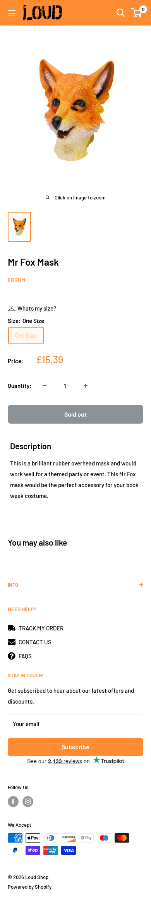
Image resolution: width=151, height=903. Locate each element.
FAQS (25, 655)
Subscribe (75, 746)
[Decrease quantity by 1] (44, 386)
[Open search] (121, 13)
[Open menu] (11, 13)
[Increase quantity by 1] (85, 386)
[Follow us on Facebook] (13, 801)
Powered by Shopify (29, 887)
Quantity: (19, 385)
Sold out (75, 414)
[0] (137, 12)
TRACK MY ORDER (41, 628)
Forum (16, 280)
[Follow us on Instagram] (27, 801)
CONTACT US (35, 642)
